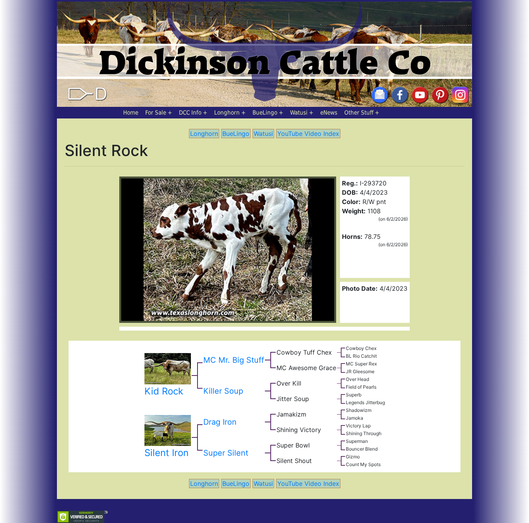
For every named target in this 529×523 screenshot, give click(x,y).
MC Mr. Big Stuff (233, 360)
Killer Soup (223, 391)
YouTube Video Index (308, 133)
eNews (328, 112)
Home (130, 112)
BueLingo (264, 112)
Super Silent (225, 453)
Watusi (298, 112)
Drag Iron (220, 422)
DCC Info (190, 112)
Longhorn (227, 112)
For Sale (155, 112)
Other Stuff (358, 112)
